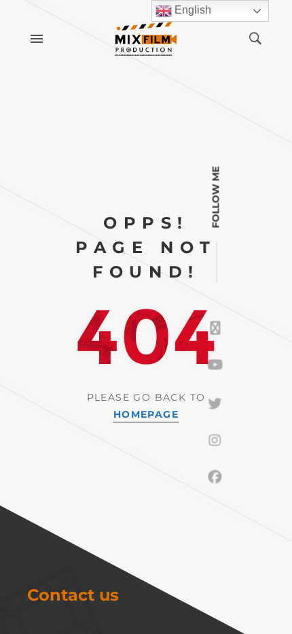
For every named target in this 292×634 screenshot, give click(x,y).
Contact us (73, 595)
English (191, 10)
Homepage (146, 414)
